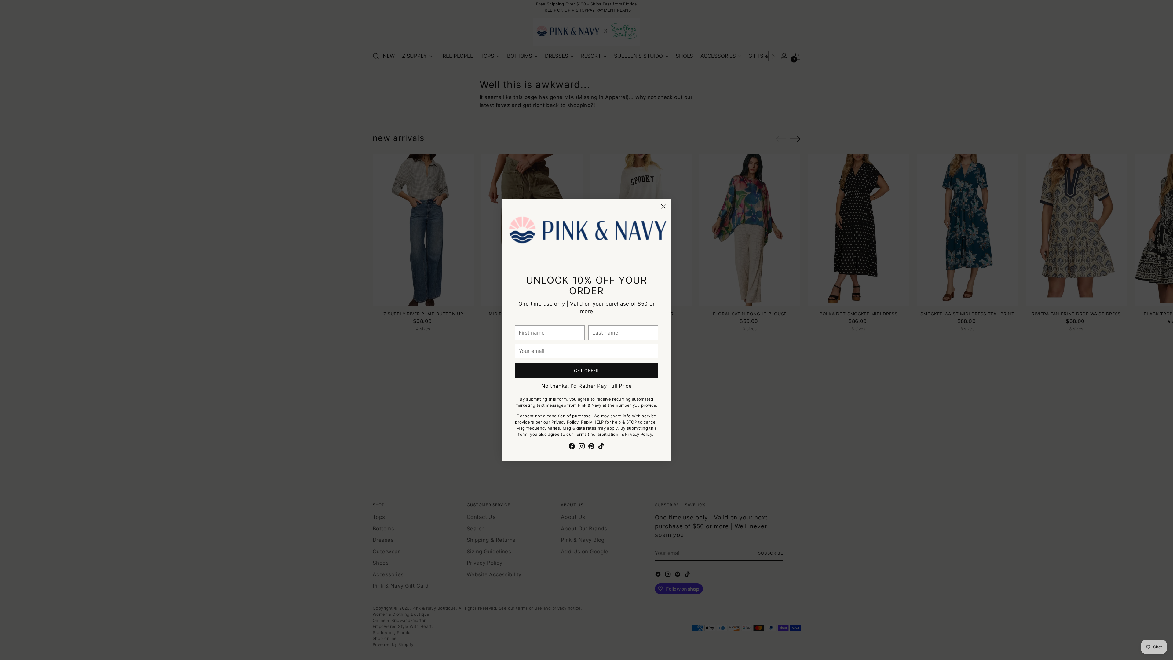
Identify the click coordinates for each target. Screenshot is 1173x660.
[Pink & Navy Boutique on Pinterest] (591, 447)
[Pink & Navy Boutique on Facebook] (572, 447)
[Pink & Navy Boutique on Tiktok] (601, 447)
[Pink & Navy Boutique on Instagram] (581, 447)
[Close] (663, 206)
